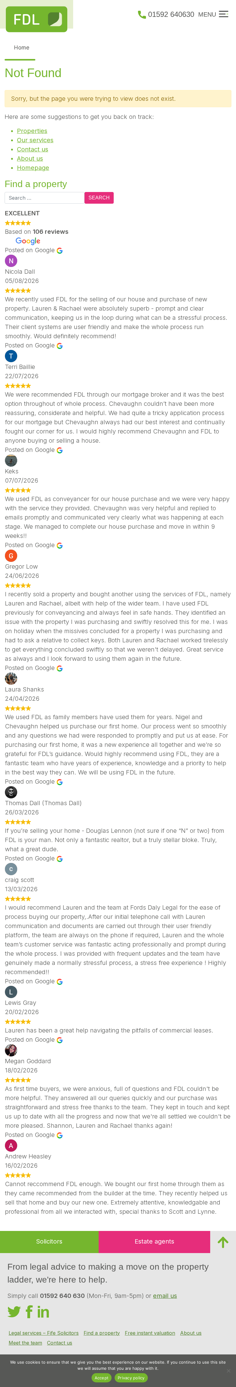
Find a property (102, 1333)
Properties (32, 131)
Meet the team (25, 1343)
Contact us (32, 149)
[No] (228, 1371)
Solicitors (49, 1241)
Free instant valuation (150, 1333)
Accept (102, 1377)
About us (30, 158)
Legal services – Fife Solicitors (44, 1333)
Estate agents (154, 1241)
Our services (35, 140)
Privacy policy (131, 1377)
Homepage (33, 167)
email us (165, 1295)
